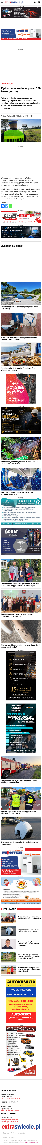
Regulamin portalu (9, 1137)
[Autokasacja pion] (21, 1001)
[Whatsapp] (10, 206)
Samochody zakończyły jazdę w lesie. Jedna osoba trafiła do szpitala (19, 463)
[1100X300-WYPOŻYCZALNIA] (21, 12)
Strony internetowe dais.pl (29, 1142)
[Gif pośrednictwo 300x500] (21, 675)
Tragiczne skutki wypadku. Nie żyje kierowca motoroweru (19, 843)
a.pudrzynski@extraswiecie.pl (11, 1098)
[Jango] (21, 511)
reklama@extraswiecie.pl (9, 1122)
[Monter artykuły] (21, 861)
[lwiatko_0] (21, 890)
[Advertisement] (21, 64)
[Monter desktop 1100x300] (21, 34)
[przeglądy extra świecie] (21, 420)
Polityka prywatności (18, 1133)
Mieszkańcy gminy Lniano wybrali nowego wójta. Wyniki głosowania (28, 943)
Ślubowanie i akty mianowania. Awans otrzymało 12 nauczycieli (17, 615)
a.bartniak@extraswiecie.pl (10, 1110)
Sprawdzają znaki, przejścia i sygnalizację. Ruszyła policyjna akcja (18, 812)
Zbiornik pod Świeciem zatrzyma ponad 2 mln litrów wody (19, 308)
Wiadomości (7, 84)
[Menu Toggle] (2, 2)
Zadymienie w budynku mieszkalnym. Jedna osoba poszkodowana (19, 782)
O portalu (6, 1133)
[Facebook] (3, 206)
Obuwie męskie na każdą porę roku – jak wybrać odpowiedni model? (20, 646)
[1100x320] (21, 232)
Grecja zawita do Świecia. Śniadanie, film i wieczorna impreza (18, 369)
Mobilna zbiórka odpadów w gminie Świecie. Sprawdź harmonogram (19, 338)
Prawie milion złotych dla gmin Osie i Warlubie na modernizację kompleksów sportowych (20, 585)
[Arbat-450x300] (21, 541)
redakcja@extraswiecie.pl (9, 1120)
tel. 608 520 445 (6, 1108)
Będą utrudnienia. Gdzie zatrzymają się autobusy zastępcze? (17, 493)
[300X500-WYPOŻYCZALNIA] (21, 1051)
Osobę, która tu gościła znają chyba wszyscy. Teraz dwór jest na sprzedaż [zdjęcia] (29, 956)
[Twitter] (6, 206)
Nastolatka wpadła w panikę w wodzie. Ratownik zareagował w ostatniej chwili (29, 969)
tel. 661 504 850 (6, 1097)
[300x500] (21, 728)
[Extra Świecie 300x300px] (21, 389)
